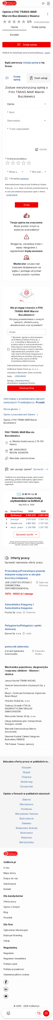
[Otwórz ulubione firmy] (43, 3)
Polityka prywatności (14, 969)
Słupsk (26, 772)
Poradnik (8, 917)
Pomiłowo (26, 809)
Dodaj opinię (30, 44)
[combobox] (22, 121)
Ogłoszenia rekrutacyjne (16, 930)
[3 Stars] (18, 163)
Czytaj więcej (11, 195)
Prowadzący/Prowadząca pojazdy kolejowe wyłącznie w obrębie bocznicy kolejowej (25, 574)
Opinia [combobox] (10, 104)
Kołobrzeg (26, 781)
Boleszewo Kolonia (26, 828)
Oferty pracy (10, 901)
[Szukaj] (8, 1013)
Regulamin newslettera (15, 958)
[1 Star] (7, 163)
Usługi (7, 940)
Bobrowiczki (26, 818)
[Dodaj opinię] (46, 1013)
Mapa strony (10, 873)
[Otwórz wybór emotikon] (36, 149)
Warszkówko (26, 842)
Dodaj (26, 205)
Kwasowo (26, 837)
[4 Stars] (23, 163)
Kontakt (7, 889)
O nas (6, 867)
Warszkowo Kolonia (26, 813)
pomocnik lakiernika (17, 646)
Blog (6, 912)
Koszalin (26, 767)
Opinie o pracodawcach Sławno (19, 414)
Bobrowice (26, 832)
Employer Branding (13, 935)
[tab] (14, 78)
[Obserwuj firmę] (39, 1013)
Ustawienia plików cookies (16, 974)
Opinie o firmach (12, 907)
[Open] (45, 121)
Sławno (26, 799)
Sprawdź (38, 469)
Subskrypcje (10, 883)
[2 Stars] (13, 163)
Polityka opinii (10, 964)
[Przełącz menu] (48, 3)
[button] (41, 22)
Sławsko (26, 823)
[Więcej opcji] (48, 14)
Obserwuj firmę (26, 388)
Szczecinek (26, 786)
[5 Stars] (29, 163)
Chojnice (26, 776)
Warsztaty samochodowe (22, 458)
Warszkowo (26, 804)
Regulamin (9, 953)
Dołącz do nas (11, 878)
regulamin (24, 178)
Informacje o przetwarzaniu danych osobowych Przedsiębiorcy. (24, 400)
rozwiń (47, 53)
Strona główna (11, 409)
